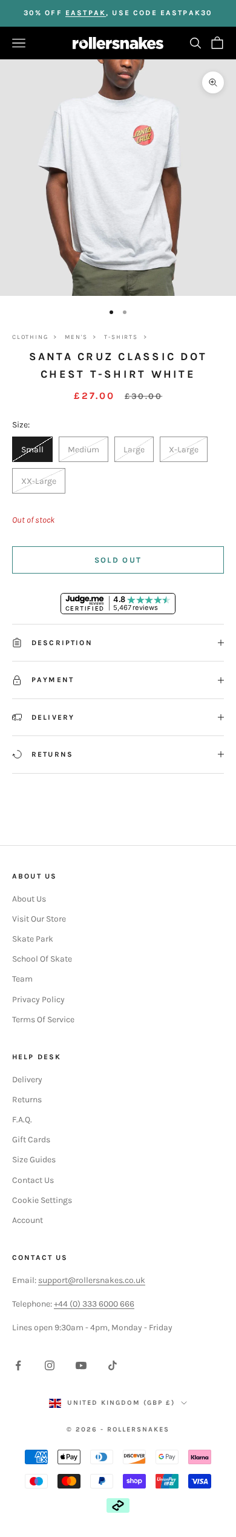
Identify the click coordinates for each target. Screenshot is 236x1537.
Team (22, 979)
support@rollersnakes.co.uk (91, 1280)
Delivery (27, 1079)
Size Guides (34, 1159)
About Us (29, 899)
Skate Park (32, 939)
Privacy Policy (38, 999)
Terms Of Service (43, 1019)
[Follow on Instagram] (50, 1365)
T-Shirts (120, 337)
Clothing (30, 337)
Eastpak (85, 12)
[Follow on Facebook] (18, 1365)
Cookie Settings (42, 1200)
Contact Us (33, 1180)
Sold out (118, 559)
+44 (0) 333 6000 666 (94, 1304)
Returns (27, 1099)
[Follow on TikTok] (113, 1365)
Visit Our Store (39, 919)
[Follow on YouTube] (81, 1365)
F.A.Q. (22, 1119)
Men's (76, 337)
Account (27, 1220)
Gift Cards (31, 1139)
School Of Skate (42, 959)
